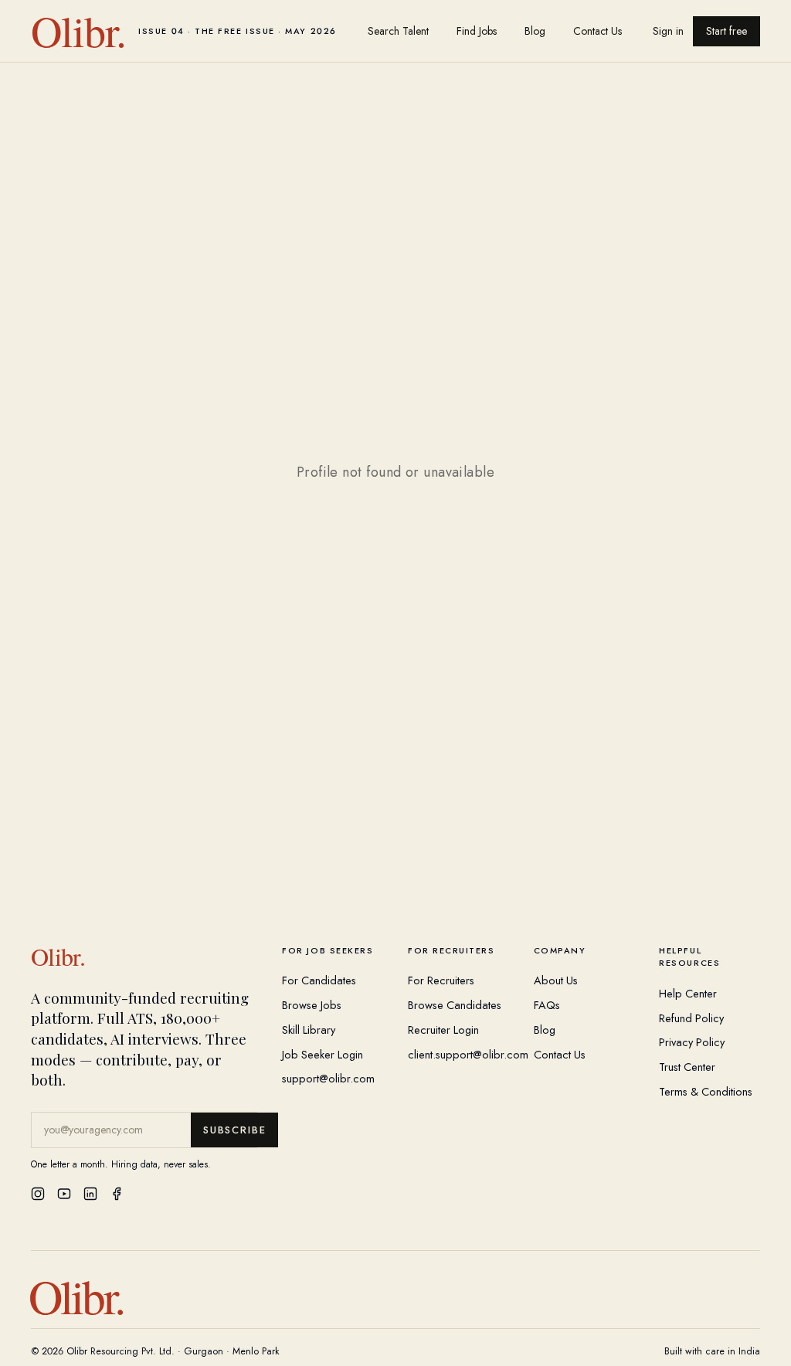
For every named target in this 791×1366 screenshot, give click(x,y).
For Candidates (319, 980)
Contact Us (597, 31)
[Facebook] (117, 1194)
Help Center (688, 993)
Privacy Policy (692, 1042)
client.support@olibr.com (468, 1054)
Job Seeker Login (322, 1054)
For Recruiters (441, 980)
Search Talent (398, 31)
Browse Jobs (311, 1005)
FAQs (547, 1005)
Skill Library (308, 1029)
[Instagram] (38, 1194)
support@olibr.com (328, 1078)
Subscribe (234, 1130)
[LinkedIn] (90, 1194)
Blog (535, 31)
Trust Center (687, 1066)
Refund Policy (691, 1018)
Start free (726, 31)
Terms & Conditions (705, 1091)
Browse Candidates (454, 1005)
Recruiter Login (443, 1029)
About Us (556, 980)
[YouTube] (64, 1194)
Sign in (668, 31)
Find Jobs (477, 31)
